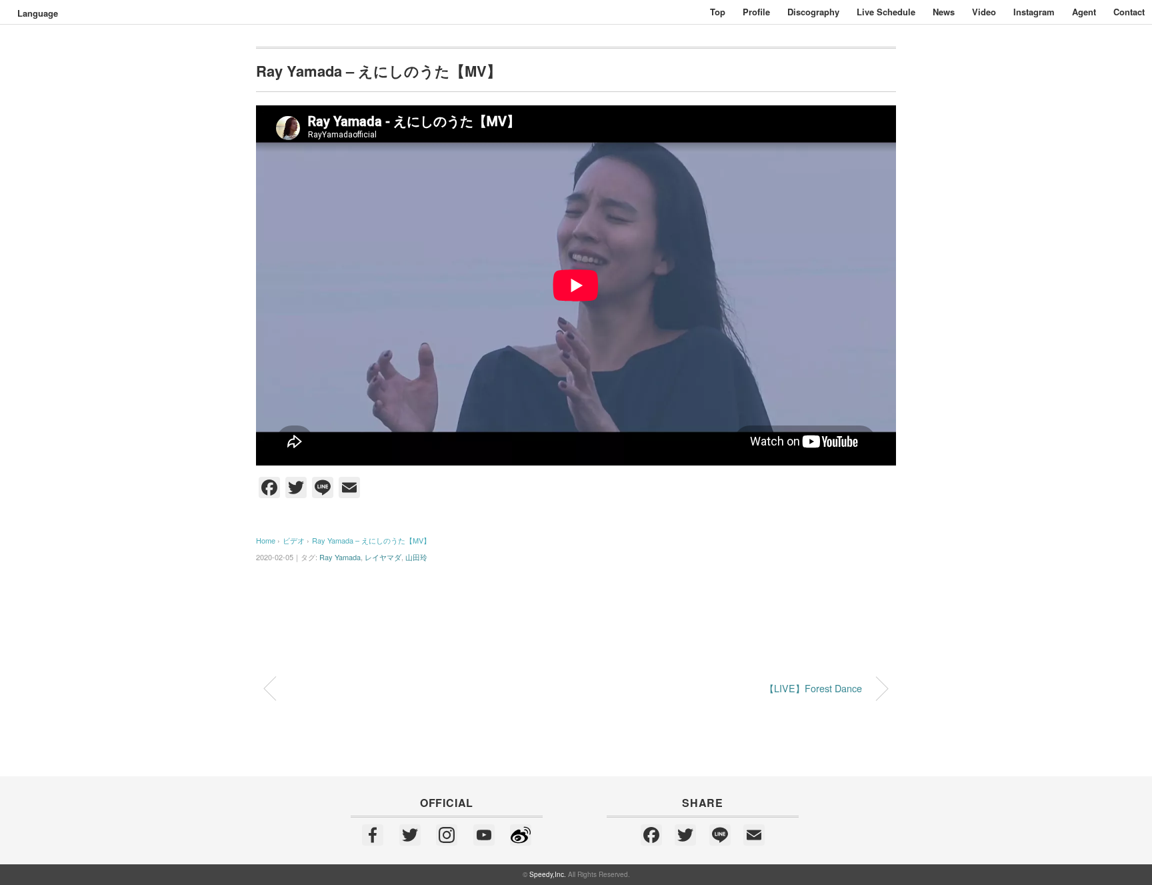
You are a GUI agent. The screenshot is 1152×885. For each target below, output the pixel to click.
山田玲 (416, 557)
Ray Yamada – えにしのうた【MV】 (371, 540)
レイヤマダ (383, 557)
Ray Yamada (340, 557)
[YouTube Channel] (484, 835)
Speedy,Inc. (547, 874)
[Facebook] (372, 835)
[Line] (720, 835)
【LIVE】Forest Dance (813, 688)
